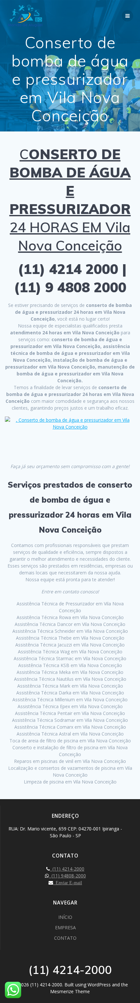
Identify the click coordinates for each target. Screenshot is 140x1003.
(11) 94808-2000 (67, 876)
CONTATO (65, 938)
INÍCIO (65, 917)
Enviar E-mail (67, 882)
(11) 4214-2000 (67, 869)
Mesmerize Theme (70, 991)
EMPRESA (65, 927)
